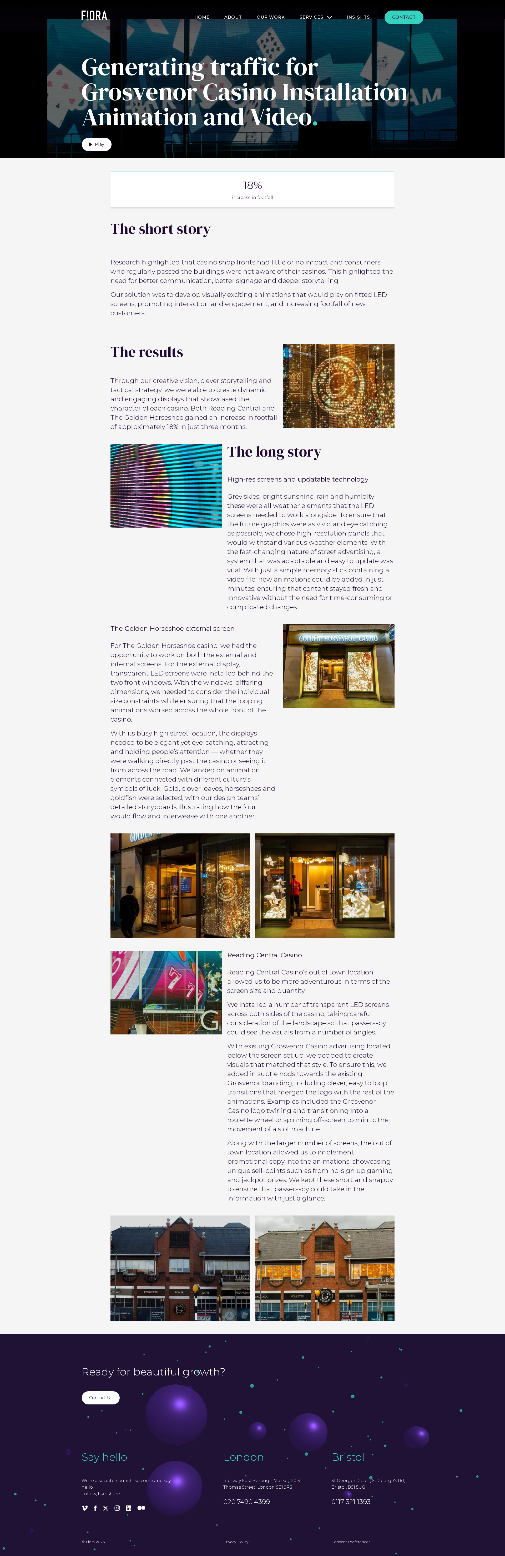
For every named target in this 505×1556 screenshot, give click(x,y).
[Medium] (141, 1509)
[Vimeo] (85, 1509)
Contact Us (100, 1397)
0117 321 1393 (351, 1501)
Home (202, 17)
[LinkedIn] (128, 1509)
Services (311, 17)
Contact (404, 17)
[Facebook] (95, 1509)
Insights (358, 17)
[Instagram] (117, 1509)
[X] (105, 1509)
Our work (271, 17)
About (233, 17)
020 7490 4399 (246, 1501)
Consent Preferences (350, 1541)
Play (99, 144)
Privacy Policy (235, 1541)
